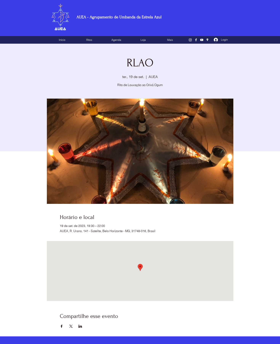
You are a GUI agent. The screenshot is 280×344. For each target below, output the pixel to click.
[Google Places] (207, 40)
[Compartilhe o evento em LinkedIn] (80, 326)
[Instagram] (190, 40)
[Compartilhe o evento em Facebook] (61, 326)
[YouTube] (202, 40)
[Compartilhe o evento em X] (71, 326)
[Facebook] (196, 40)
